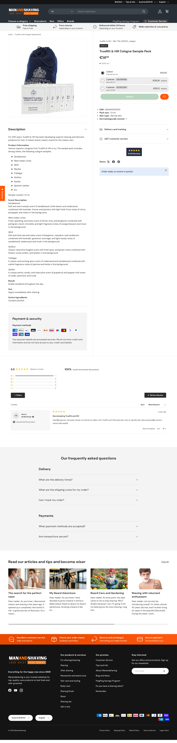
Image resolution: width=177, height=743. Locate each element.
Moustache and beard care (73, 675)
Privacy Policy (105, 730)
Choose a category (18, 21)
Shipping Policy (119, 730)
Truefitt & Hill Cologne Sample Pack (28, 35)
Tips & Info (130, 2)
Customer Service (104, 660)
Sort (143, 404)
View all (165, 561)
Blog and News (103, 675)
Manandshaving (20, 730)
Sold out (129, 96)
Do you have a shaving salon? (109, 686)
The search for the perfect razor (24, 594)
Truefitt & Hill (105, 41)
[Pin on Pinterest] (118, 161)
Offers (60, 21)
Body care (65, 686)
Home (10, 35)
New (52, 21)
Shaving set (66, 701)
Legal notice (164, 730)
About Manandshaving (106, 670)
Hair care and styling (70, 680)
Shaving (64, 665)
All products (40, 21)
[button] (167, 11)
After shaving (67, 670)
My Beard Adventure (62, 593)
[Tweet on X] (108, 161)
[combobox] (98, 11)
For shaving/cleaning (70, 660)
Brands (70, 21)
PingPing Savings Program (126, 21)
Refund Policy (134, 730)
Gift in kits (65, 706)
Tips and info (102, 665)
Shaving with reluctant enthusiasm (146, 594)
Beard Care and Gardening (107, 593)
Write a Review (157, 396)
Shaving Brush (67, 691)
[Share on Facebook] (113, 161)
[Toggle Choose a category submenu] (29, 21)
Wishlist (118, 2)
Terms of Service (149, 730)
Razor (63, 696)
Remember (101, 691)
